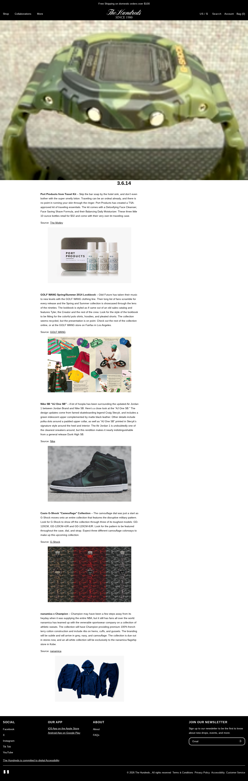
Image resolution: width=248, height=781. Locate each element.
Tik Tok (7, 746)
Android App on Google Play (64, 732)
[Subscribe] (240, 741)
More (40, 13)
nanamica (55, 651)
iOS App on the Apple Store (63, 728)
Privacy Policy (202, 772)
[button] (241, 14)
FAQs (96, 735)
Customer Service (235, 772)
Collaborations (23, 13)
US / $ (204, 13)
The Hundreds (142, 772)
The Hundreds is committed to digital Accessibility (31, 760)
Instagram (9, 740)
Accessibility (218, 772)
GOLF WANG (58, 332)
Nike (52, 441)
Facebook (8, 729)
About (96, 729)
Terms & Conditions (182, 772)
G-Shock (55, 541)
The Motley (56, 222)
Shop (6, 13)
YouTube (8, 752)
